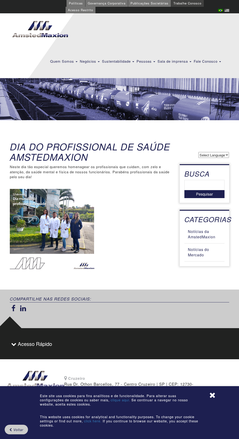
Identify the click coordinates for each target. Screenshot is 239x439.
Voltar (17, 429)
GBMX (40, 29)
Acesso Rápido (34, 343)
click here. (93, 420)
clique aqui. (121, 399)
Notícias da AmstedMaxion (201, 234)
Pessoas (145, 61)
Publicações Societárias (149, 3)
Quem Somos (62, 61)
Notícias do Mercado (198, 252)
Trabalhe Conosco (187, 3)
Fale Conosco (206, 61)
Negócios (88, 61)
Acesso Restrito (80, 10)
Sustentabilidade (117, 61)
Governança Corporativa (107, 3)
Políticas (76, 3)
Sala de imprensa (173, 61)
